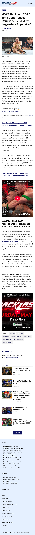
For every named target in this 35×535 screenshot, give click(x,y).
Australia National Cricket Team (12, 450)
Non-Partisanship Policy (8, 513)
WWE (3, 10)
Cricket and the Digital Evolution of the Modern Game (22, 370)
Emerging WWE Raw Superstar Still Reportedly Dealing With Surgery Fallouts (17, 124)
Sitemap (4, 525)
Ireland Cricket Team (9, 456)
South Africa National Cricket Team (13, 462)
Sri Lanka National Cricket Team (12, 464)
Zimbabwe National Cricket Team (12, 468)
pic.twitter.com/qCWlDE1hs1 (11, 111)
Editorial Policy (6, 519)
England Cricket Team (9, 454)
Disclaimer (5, 498)
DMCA (4, 496)
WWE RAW (20, 339)
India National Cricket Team (11, 446)
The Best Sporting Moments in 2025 (20, 408)
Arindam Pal (7, 28)
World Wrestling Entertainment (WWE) (12, 336)
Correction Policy (7, 510)
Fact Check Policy (7, 516)
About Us (4, 493)
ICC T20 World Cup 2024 (10, 483)
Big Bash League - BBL (9, 477)
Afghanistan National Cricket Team (13, 448)
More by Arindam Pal (12, 357)
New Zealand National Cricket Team (13, 458)
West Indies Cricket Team (10, 466)
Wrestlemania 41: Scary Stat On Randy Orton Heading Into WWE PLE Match (15, 174)
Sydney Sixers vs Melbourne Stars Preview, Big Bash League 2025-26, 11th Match (23, 422)
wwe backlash (27, 336)
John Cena (12, 333)
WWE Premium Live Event (9, 339)
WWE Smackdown (7, 342)
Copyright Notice (7, 501)
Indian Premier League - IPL (11, 479)
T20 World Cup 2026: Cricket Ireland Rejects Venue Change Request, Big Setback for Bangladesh (22, 395)
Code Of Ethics (6, 507)
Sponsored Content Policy (9, 504)
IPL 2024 (6, 481)
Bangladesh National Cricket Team (13, 452)
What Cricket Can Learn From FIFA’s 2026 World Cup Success (22, 382)
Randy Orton (20, 333)
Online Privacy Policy (8, 522)
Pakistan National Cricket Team (12, 460)
